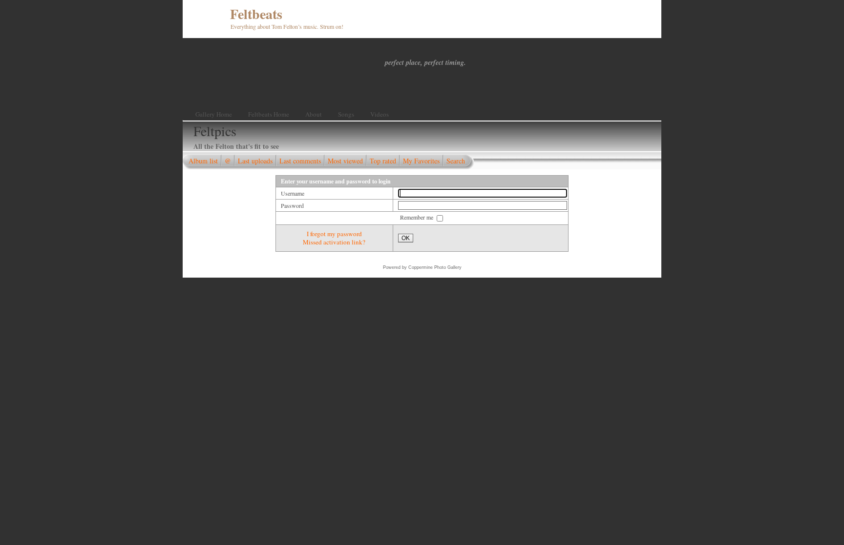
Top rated (383, 160)
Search (455, 160)
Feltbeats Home (268, 114)
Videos (379, 114)
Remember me (417, 217)
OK (405, 238)
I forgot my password (334, 233)
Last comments (300, 160)
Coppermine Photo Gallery (435, 267)
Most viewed (345, 160)
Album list (203, 160)
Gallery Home (213, 114)
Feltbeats (256, 14)
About (313, 114)
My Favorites (421, 160)
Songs (346, 114)
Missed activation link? (334, 242)
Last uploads (255, 160)
